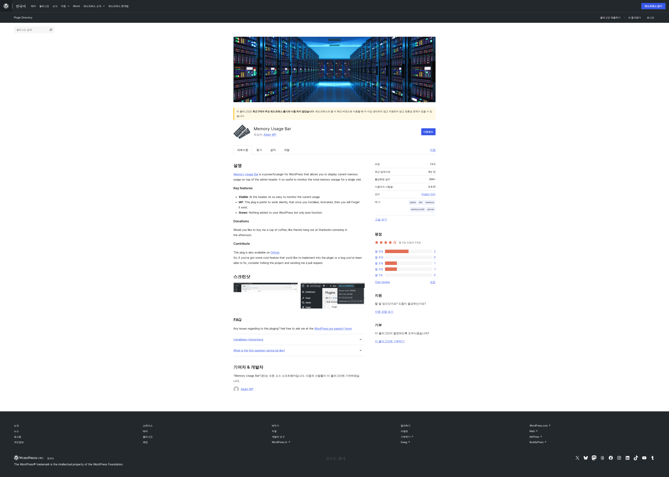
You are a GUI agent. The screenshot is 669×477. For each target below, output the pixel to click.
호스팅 (17, 436)
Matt (534, 431)
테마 (145, 431)
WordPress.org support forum (333, 328)
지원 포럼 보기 (384, 311)
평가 (259, 150)
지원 (433, 150)
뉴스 (16, 431)
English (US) (429, 194)
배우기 (275, 425)
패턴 (145, 442)
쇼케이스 (148, 425)
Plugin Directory (23, 17)
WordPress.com (540, 425)
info (421, 202)
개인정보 (19, 442)
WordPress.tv (281, 442)
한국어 (50, 458)
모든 (433, 282)
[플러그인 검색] (50, 29)
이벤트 (404, 431)
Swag (405, 442)
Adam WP (270, 134)
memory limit (417, 209)
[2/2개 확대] (360, 287)
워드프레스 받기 (653, 6)
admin (413, 202)
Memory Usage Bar (245, 174)
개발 (287, 150)
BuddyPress (538, 442)
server (430, 209)
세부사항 (242, 150)
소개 (16, 425)
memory (429, 202)
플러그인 (148, 436)
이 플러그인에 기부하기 (390, 341)
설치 (273, 150)
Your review (382, 282)
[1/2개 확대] (293, 287)
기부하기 (407, 436)
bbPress (536, 436)
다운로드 (428, 131)
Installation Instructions (248, 339)
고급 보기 (381, 219)
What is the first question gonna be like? (259, 350)
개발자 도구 (278, 436)
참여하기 (405, 425)
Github (275, 252)
